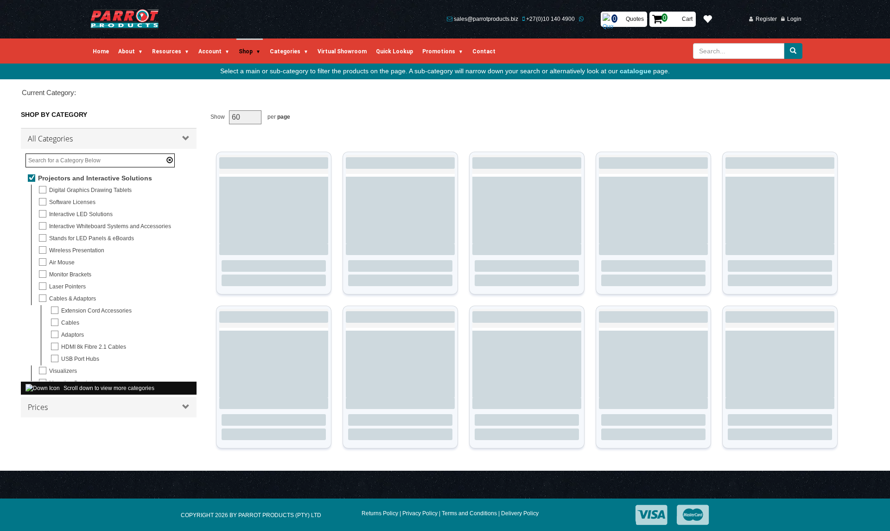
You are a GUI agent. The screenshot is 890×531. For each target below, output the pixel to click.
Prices (38, 407)
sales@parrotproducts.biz (486, 19)
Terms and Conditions (469, 513)
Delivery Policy (520, 513)
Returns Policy (380, 513)
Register (766, 19)
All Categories (50, 139)
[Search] (793, 51)
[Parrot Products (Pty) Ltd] (125, 19)
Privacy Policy (420, 513)
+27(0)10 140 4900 (550, 19)
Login (794, 19)
